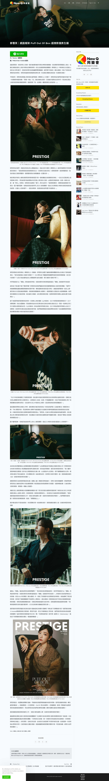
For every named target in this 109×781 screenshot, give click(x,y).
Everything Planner (88, 99)
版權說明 (83, 777)
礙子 (23, 731)
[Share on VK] (46, 741)
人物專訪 (14, 731)
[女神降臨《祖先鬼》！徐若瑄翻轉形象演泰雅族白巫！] (78, 160)
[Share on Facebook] (39, 741)
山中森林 (18, 731)
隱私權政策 (82, 776)
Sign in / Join (92, 2)
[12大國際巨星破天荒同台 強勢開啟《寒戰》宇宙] (78, 190)
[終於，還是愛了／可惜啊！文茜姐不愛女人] (78, 138)
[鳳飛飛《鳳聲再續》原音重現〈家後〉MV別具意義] (78, 175)
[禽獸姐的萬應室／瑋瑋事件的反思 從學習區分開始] (78, 153)
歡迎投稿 (83, 779)
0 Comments (90, 133)
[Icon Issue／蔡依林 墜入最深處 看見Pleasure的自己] (78, 212)
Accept (6, 777)
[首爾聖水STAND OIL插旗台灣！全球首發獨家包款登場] (78, 204)
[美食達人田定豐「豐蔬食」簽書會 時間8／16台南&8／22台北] (78, 131)
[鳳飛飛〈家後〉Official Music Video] (78, 167)
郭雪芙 (29, 731)
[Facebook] (84, 74)
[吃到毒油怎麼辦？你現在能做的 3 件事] (78, 182)
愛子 (21, 731)
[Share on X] (35, 741)
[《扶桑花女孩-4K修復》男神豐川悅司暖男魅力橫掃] (78, 197)
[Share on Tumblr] (42, 741)
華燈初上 (26, 731)
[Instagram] (87, 74)
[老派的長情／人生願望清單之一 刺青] (78, 146)
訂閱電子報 (88, 110)
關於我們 (83, 774)
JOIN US (87, 87)
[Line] (91, 74)
